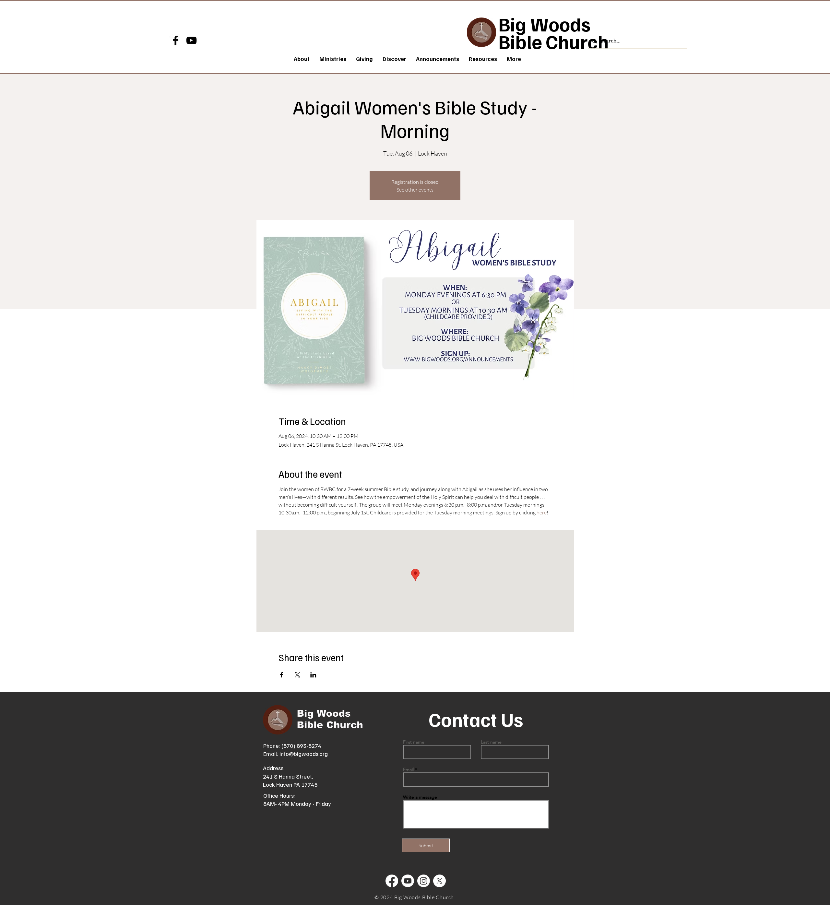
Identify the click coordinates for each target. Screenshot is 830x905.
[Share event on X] (297, 674)
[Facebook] (175, 40)
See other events (415, 189)
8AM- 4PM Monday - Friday (297, 803)
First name (413, 742)
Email (408, 769)
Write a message (420, 797)
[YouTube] (191, 40)
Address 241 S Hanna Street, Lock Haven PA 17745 (290, 776)
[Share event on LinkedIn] (313, 674)
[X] (439, 881)
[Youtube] (407, 881)
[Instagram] (423, 881)
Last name (491, 742)
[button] (332, 58)
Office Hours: (279, 795)
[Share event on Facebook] (282, 674)
